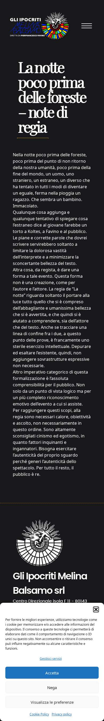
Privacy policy (62, 714)
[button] (96, 609)
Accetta (52, 672)
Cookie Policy (39, 714)
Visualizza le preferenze (52, 702)
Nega (52, 687)
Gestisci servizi (51, 658)
